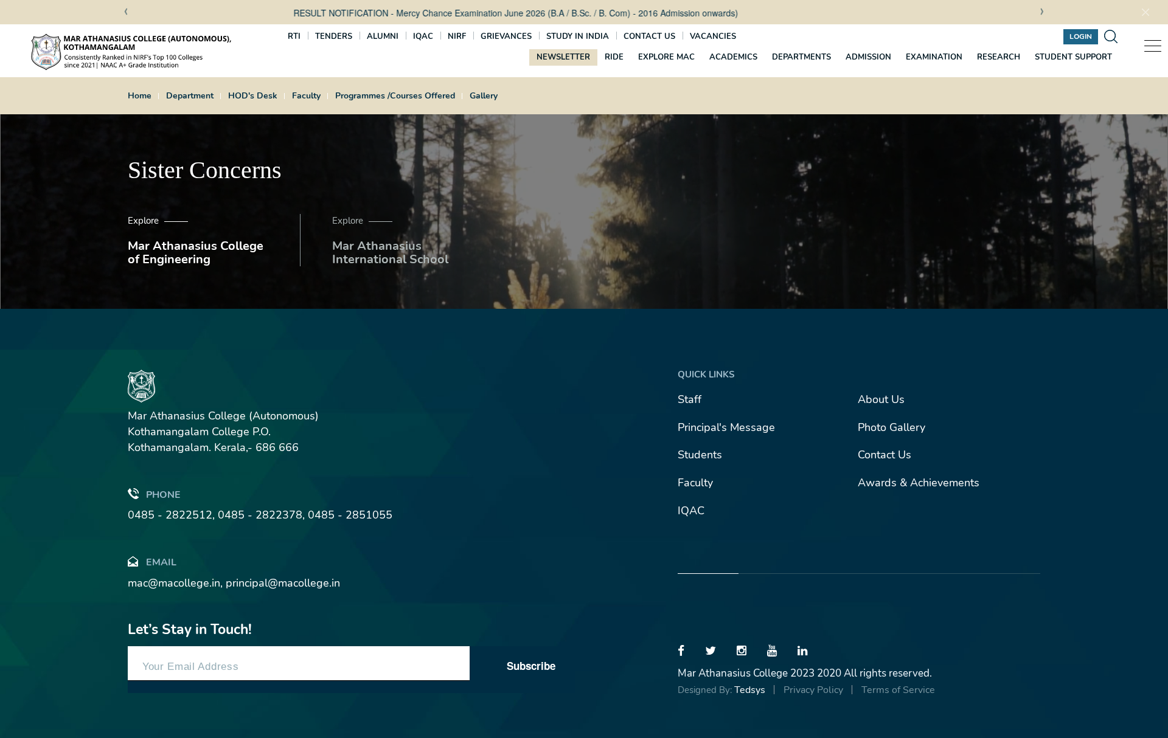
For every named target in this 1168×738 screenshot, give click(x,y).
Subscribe (531, 665)
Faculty (306, 96)
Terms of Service (898, 690)
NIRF (457, 36)
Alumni (382, 36)
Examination (934, 57)
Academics (733, 57)
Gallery (484, 96)
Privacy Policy (813, 690)
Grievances (506, 36)
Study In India (577, 36)
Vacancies (713, 36)
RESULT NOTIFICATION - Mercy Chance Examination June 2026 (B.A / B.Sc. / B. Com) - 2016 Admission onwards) (449, 13)
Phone (163, 495)
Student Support (1073, 57)
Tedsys (749, 690)
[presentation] (126, 13)
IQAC (423, 36)
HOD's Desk (252, 96)
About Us (881, 399)
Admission (868, 57)
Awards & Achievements (918, 482)
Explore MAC (666, 57)
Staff (689, 399)
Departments (801, 57)
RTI (294, 36)
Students (700, 454)
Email (161, 562)
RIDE (614, 57)
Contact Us (884, 454)
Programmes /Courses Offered (395, 96)
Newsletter (563, 57)
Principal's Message (726, 427)
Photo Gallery (891, 427)
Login (1080, 36)
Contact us (649, 36)
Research (998, 57)
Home (139, 96)
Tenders (333, 36)
